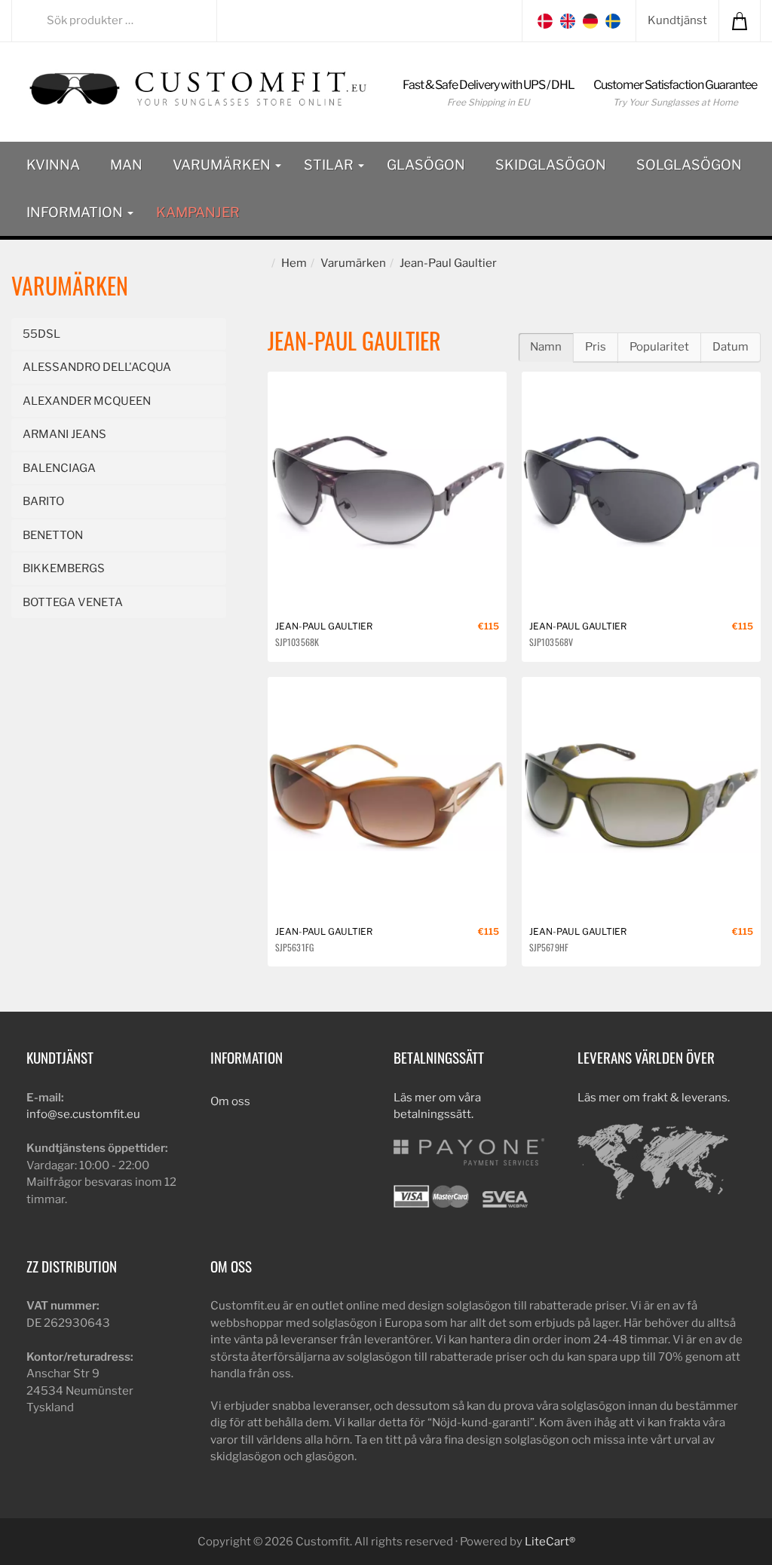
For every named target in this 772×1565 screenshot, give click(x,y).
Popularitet (659, 347)
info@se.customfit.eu (83, 1114)
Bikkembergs (64, 568)
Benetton (53, 535)
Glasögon (426, 165)
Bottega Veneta (73, 602)
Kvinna (53, 165)
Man (126, 165)
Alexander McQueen (87, 401)
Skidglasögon (550, 165)
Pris (595, 347)
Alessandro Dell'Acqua (97, 367)
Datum (730, 347)
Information (76, 212)
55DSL (41, 334)
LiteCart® (550, 1541)
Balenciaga (59, 468)
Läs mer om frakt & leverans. (653, 1097)
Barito (43, 501)
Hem (294, 263)
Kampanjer (198, 212)
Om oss (230, 1101)
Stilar (330, 165)
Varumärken (223, 165)
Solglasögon (689, 165)
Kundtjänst (677, 20)
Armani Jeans (64, 434)
